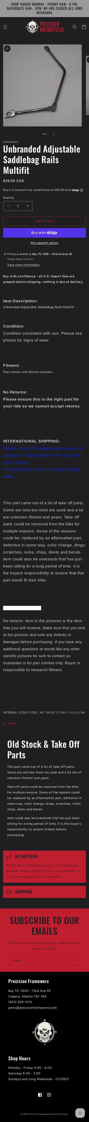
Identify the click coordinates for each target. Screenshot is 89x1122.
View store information (23, 265)
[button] (5, 27)
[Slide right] (53, 134)
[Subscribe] (76, 961)
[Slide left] (35, 134)
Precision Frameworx (38, 1114)
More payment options (44, 242)
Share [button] (12, 723)
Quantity (8, 197)
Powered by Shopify (58, 1114)
